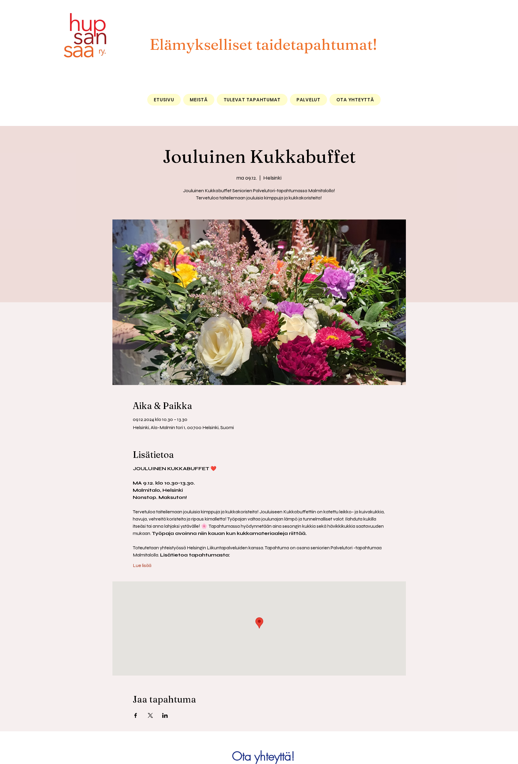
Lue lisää (142, 565)
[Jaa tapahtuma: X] (150, 715)
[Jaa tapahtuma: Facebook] (135, 715)
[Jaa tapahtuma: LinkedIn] (165, 715)
